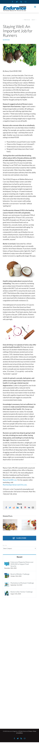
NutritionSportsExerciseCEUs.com (15, 485)
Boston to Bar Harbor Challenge (22, 592)
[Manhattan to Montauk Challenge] (6, 583)
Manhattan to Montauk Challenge (22, 583)
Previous (27, 20)
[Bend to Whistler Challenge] (6, 574)
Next (33, 20)
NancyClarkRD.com (10, 480)
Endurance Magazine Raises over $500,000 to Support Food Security (22, 564)
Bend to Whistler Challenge (20, 574)
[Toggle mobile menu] (35, 7)
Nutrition (6, 40)
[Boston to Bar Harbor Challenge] (6, 592)
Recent (19, 557)
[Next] (34, 524)
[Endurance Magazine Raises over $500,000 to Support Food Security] (6, 562)
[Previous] (4, 524)
